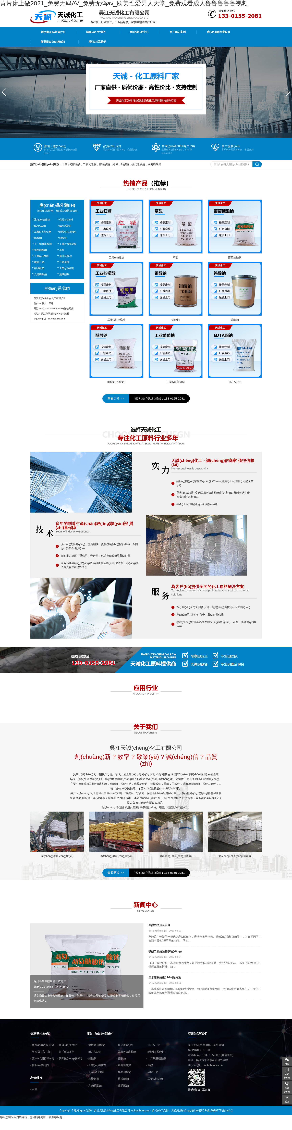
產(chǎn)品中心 (41, 1051)
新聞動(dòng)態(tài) (70, 1058)
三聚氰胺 (64, 262)
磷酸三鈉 (39, 262)
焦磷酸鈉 (64, 274)
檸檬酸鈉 (39, 268)
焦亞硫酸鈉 (65, 256)
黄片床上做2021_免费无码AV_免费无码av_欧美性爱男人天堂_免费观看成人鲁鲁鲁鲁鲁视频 (55, 1122)
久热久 (43, 1127)
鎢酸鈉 (38, 237)
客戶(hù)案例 (66, 1051)
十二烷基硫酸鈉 (43, 243)
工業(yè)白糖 (41, 256)
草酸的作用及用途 (159, 925)
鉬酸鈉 (63, 237)
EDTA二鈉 (40, 225)
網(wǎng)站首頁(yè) (43, 1045)
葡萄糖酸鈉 (40, 250)
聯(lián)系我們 (40, 1065)
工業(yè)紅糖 (66, 268)
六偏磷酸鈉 (40, 274)
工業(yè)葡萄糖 (42, 231)
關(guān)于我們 (68, 1045)
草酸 (61, 250)
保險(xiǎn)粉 (66, 219)
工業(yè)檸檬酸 (67, 243)
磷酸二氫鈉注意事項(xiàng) (165, 951)
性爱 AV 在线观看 (10, 1127)
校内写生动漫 (30, 1127)
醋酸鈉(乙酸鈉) (67, 231)
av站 (50, 1127)
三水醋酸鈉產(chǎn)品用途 (165, 977)
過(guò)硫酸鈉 (42, 219)
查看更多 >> (115, 398)
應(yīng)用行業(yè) (43, 1058)
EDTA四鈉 (65, 225)
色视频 (58, 1127)
